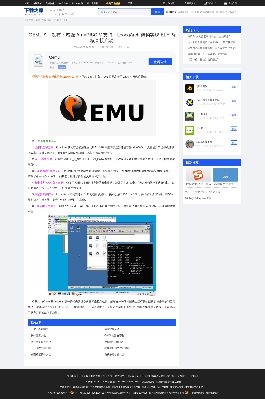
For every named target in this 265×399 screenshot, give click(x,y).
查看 (234, 87)
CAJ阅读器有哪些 (114, 335)
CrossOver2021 (204, 141)
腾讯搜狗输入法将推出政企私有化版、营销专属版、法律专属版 (198, 183)
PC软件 (57, 19)
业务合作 (107, 375)
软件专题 (170, 3)
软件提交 (119, 375)
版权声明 (95, 375)
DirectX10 (201, 128)
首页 (26, 3)
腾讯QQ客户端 (207, 11)
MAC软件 (63, 3)
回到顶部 (193, 375)
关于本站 (71, 375)
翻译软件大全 (112, 329)
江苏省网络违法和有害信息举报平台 (166, 392)
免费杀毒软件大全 (114, 354)
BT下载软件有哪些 (41, 348)
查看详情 (160, 61)
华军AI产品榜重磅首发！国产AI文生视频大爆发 (213, 48)
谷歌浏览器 (183, 11)
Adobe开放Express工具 (198, 198)
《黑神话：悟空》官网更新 (202, 59)
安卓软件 (50, 3)
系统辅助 (65, 62)
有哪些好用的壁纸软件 (117, 348)
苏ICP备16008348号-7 (59, 392)
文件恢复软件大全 (41, 341)
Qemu (62, 67)
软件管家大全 (38, 335)
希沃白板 (220, 11)
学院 (130, 3)
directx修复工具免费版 (207, 100)
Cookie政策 (133, 375)
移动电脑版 (92, 3)
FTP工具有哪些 (39, 329)
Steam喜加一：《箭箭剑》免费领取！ (208, 53)
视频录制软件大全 (114, 341)
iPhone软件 (77, 3)
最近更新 (191, 3)
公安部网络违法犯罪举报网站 (203, 392)
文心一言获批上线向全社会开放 (202, 191)
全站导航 (232, 3)
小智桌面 (194, 11)
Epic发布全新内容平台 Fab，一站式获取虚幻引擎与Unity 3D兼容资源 (214, 42)
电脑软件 (37, 3)
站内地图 (181, 375)
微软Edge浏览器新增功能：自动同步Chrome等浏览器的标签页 (214, 36)
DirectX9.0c (202, 114)
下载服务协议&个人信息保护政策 (158, 375)
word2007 (231, 11)
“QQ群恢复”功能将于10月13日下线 (225, 183)
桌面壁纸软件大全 (41, 354)
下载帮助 (83, 375)
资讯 (50, 19)
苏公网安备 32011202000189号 (91, 392)
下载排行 (211, 3)
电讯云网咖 (201, 86)
